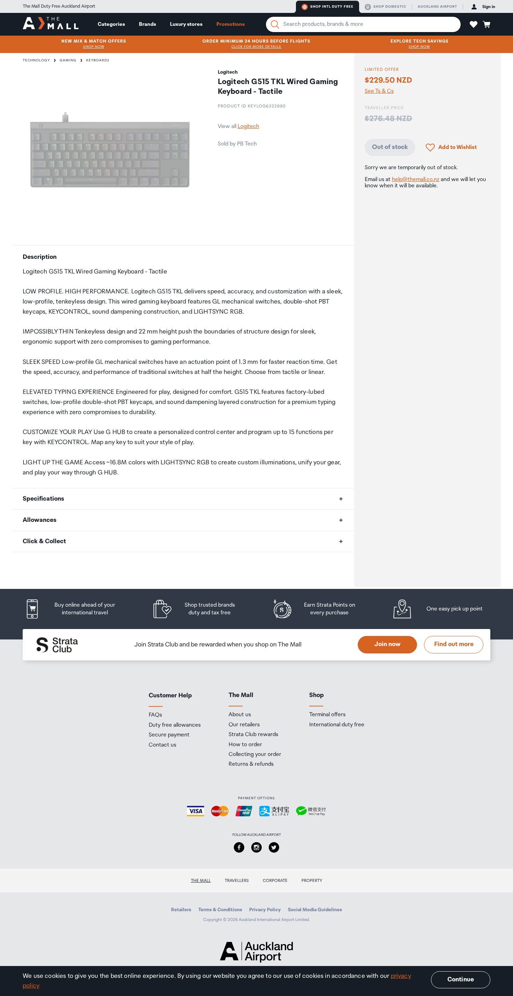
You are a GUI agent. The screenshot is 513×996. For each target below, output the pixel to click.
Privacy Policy (265, 910)
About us (240, 715)
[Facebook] (239, 847)
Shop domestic (389, 7)
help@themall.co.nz (415, 179)
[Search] (275, 24)
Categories (111, 24)
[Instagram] (256, 847)
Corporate (275, 880)
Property (312, 880)
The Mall (201, 880)
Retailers (181, 910)
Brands (147, 24)
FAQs (155, 715)
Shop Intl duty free (332, 7)
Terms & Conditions (220, 910)
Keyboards (98, 60)
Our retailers (244, 725)
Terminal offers (327, 715)
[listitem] (77, 609)
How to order (245, 745)
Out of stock (390, 147)
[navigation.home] (51, 24)
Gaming (68, 60)
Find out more (454, 644)
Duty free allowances (175, 725)
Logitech (248, 126)
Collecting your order (255, 754)
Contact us (162, 745)
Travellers (237, 880)
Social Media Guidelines (315, 910)
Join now (387, 644)
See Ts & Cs (379, 91)
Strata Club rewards (253, 735)
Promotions (230, 24)
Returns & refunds (251, 764)
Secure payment (169, 735)
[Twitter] (274, 847)
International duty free (336, 725)
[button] (473, 24)
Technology (36, 60)
